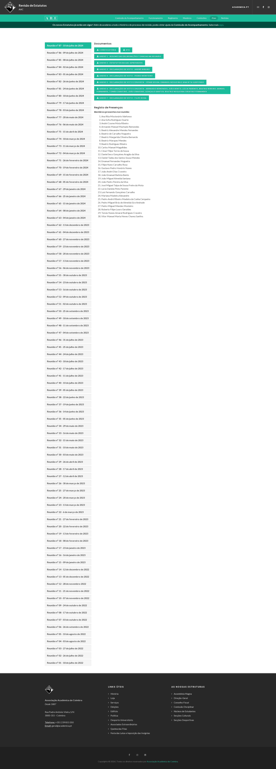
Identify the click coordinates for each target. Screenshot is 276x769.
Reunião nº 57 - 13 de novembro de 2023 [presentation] (68, 260)
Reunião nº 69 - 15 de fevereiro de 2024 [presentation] (67, 174)
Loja (113, 698)
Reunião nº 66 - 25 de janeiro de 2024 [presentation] (66, 196)
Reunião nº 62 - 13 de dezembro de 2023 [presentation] (68, 225)
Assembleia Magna (183, 693)
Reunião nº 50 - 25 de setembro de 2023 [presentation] (68, 311)
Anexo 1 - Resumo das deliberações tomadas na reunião (130, 56)
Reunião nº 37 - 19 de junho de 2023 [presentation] (65, 404)
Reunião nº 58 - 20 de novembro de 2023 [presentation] (68, 253)
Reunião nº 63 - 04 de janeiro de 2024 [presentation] (66, 217)
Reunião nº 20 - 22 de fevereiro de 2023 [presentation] (67, 526)
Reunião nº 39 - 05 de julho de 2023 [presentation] (65, 390)
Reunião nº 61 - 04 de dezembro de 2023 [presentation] (68, 232)
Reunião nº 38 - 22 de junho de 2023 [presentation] (65, 397)
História (114, 693)
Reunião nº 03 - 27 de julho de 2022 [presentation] (65, 648)
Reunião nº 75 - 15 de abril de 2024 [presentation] (65, 131)
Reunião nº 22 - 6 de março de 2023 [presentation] (65, 512)
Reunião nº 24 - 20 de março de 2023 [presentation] (66, 497)
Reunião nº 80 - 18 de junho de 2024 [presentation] (65, 95)
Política (114, 715)
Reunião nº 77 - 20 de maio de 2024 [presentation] (65, 117)
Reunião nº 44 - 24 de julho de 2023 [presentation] (65, 354)
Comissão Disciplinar (184, 707)
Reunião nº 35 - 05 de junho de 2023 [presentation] (65, 418)
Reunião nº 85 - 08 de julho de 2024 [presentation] (65, 59)
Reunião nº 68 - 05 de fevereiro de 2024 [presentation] (67, 181)
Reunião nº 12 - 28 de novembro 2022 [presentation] (66, 583)
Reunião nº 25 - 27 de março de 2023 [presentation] (66, 490)
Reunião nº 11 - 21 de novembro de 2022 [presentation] (68, 591)
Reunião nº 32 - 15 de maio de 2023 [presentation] (65, 440)
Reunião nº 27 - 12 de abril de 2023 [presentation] (65, 476)
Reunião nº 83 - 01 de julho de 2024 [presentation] (65, 74)
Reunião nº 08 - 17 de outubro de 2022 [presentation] (67, 612)
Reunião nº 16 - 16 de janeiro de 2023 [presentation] (66, 555)
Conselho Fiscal (181, 702)
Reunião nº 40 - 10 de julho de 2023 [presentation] (65, 382)
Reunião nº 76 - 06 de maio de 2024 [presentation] (65, 124)
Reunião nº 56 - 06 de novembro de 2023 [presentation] (68, 268)
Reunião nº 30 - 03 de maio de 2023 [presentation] (65, 454)
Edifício (114, 711)
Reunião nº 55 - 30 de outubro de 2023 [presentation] (67, 275)
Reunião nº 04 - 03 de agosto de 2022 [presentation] (66, 641)
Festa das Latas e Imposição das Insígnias (130, 733)
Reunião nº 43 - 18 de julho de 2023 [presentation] (65, 361)
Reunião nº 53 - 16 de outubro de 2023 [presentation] (67, 289)
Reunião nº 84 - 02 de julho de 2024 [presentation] (65, 67)
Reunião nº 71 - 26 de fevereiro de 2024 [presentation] (67, 160)
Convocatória (107, 50)
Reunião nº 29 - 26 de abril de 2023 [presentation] (65, 461)
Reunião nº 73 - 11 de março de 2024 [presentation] (66, 146)
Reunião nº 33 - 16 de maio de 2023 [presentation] (65, 433)
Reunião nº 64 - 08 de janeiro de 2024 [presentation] (66, 210)
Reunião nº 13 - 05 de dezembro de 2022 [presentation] (68, 576)
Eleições (115, 707)
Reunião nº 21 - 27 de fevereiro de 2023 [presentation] (67, 519)
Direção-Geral (181, 698)
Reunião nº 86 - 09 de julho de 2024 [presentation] (65, 52)
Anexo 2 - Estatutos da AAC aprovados (121, 63)
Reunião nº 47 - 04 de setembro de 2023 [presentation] (68, 332)
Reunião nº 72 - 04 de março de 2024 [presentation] (66, 153)
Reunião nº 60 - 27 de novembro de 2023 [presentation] (68, 239)
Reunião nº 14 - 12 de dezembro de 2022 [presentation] (68, 569)
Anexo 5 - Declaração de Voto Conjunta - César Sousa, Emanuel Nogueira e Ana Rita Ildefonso (151, 82)
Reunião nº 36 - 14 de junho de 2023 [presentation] (65, 411)
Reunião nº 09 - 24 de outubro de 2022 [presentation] (67, 605)
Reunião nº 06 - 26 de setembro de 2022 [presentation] (68, 626)
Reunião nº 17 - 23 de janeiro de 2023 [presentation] (66, 547)
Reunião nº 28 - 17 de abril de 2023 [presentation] (65, 469)
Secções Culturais (182, 715)
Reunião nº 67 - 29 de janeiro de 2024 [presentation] (66, 189)
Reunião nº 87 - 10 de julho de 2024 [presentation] (65, 45)
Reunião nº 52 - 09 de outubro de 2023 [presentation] (67, 296)
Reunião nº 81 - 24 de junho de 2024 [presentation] (65, 88)
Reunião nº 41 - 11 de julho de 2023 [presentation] (65, 375)
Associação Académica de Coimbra (162, 761)
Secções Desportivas (184, 720)
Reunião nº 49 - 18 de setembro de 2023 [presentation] (68, 318)
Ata (128, 50)
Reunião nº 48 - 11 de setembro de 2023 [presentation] (68, 325)
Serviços (115, 702)
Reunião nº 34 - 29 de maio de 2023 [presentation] (65, 425)
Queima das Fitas (119, 729)
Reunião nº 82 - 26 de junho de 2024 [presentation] (65, 81)
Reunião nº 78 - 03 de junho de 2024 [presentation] (65, 110)
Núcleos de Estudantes (184, 711)
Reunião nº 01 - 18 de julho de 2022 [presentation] (65, 662)
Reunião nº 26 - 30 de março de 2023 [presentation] (66, 483)
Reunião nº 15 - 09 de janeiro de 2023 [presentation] (66, 562)
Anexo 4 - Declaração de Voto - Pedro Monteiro (126, 76)
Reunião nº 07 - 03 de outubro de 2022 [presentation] (67, 619)
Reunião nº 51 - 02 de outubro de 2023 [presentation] (67, 303)
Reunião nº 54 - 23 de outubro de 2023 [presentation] (67, 282)
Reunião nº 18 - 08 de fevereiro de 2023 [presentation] (67, 540)
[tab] (68, 45)
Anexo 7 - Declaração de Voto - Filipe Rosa (122, 98)
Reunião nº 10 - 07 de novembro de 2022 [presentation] (68, 598)
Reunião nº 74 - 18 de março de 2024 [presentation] (66, 138)
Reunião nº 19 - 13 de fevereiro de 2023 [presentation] (67, 533)
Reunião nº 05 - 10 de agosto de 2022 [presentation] (66, 634)
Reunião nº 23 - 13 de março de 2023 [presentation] (66, 504)
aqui (221, 24)
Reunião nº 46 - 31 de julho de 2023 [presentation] (65, 339)
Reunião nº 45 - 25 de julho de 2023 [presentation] (65, 347)
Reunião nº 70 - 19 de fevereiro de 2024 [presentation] (67, 167)
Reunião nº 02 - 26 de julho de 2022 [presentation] (65, 655)
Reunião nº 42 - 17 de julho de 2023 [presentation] (65, 368)
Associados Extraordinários (124, 724)
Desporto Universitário (122, 720)
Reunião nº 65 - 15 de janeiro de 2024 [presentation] (66, 203)
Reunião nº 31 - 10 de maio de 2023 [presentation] (65, 447)
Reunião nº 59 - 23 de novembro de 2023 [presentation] (68, 246)
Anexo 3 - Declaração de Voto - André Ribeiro (124, 69)
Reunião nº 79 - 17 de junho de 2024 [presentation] (65, 102)
